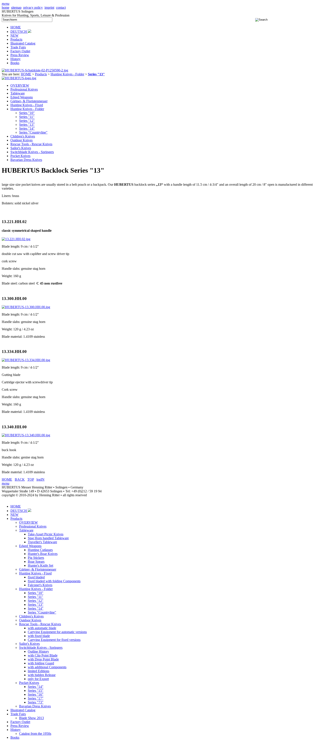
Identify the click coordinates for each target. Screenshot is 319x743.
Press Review (19, 55)
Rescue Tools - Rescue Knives (31, 144)
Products (16, 39)
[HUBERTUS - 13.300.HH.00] (26, 307)
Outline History (38, 651)
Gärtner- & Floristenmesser (29, 101)
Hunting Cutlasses (40, 550)
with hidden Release (42, 675)
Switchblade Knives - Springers (32, 152)
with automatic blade (42, 628)
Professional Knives (24, 89)
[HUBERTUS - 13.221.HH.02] (16, 239)
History (15, 59)
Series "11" (27, 117)
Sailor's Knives (20, 148)
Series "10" (27, 113)
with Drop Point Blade (43, 659)
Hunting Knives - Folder (67, 74)
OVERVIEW (19, 85)
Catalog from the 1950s (35, 733)
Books (14, 63)
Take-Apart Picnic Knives (45, 534)
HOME (15, 27)
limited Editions (38, 671)
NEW (14, 35)
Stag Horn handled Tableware (48, 538)
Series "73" (35, 702)
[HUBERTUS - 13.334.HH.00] (26, 360)
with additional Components (47, 667)
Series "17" (35, 698)
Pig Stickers (36, 557)
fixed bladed (36, 577)
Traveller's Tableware (42, 542)
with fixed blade (39, 636)
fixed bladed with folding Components (54, 581)
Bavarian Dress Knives (26, 160)
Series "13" (27, 124)
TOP (30, 479)
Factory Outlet (20, 51)
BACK (20, 479)
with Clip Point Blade (43, 655)
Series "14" (27, 128)
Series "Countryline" (33, 132)
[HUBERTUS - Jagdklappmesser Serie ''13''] (35, 70)
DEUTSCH (19, 31)
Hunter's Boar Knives (43, 554)
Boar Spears (36, 561)
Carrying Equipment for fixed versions (54, 640)
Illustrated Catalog (22, 43)
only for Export (38, 679)
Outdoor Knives (21, 140)
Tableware (17, 93)
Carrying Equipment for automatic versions (57, 632)
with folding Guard (41, 663)
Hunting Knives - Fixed (26, 105)
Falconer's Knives (40, 585)
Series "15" (35, 690)
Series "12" (27, 120)
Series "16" (35, 694)
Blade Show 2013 (31, 718)
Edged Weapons (21, 97)
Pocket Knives (20, 156)
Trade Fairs (18, 47)
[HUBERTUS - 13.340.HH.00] (26, 435)
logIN (40, 479)
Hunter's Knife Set (40, 565)
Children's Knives (22, 136)
